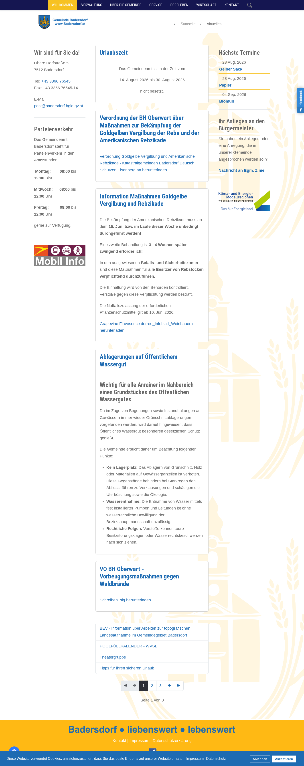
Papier (225, 85)
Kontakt (119, 740)
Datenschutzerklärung (172, 740)
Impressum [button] (195, 758)
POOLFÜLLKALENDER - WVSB (129, 646)
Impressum (139, 740)
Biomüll (226, 101)
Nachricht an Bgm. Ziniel (242, 170)
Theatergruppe (113, 657)
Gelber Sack (230, 69)
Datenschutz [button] (216, 758)
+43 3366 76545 (56, 81)
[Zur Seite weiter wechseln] (169, 686)
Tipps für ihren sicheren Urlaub (127, 668)
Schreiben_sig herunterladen (125, 600)
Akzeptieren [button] (284, 759)
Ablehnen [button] (260, 759)
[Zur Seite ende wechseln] (179, 686)
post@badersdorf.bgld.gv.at (58, 106)
